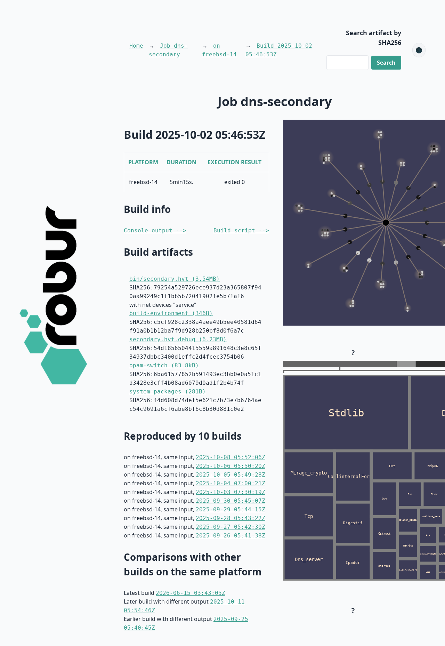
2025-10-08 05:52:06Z (230, 457)
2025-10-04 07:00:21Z (230, 483)
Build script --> (241, 230)
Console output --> (155, 230)
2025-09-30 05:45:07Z (230, 500)
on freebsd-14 (219, 50)
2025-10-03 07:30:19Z (230, 492)
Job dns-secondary (168, 50)
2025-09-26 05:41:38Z (230, 535)
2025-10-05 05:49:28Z (230, 474)
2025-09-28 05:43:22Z (230, 518)
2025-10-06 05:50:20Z (230, 466)
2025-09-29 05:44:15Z (230, 509)
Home (136, 45)
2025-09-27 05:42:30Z (230, 527)
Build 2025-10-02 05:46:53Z (278, 50)
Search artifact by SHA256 (373, 38)
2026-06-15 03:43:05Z (190, 593)
